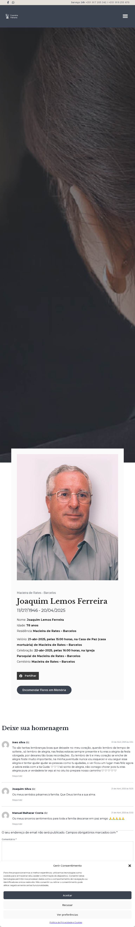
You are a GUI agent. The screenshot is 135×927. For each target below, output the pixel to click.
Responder (17, 776)
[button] (129, 865)
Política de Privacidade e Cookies (66, 922)
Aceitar (67, 895)
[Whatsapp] (13, 2)
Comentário (9, 839)
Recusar (67, 905)
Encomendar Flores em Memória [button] (44, 690)
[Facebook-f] (8, 2)
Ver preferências (67, 914)
